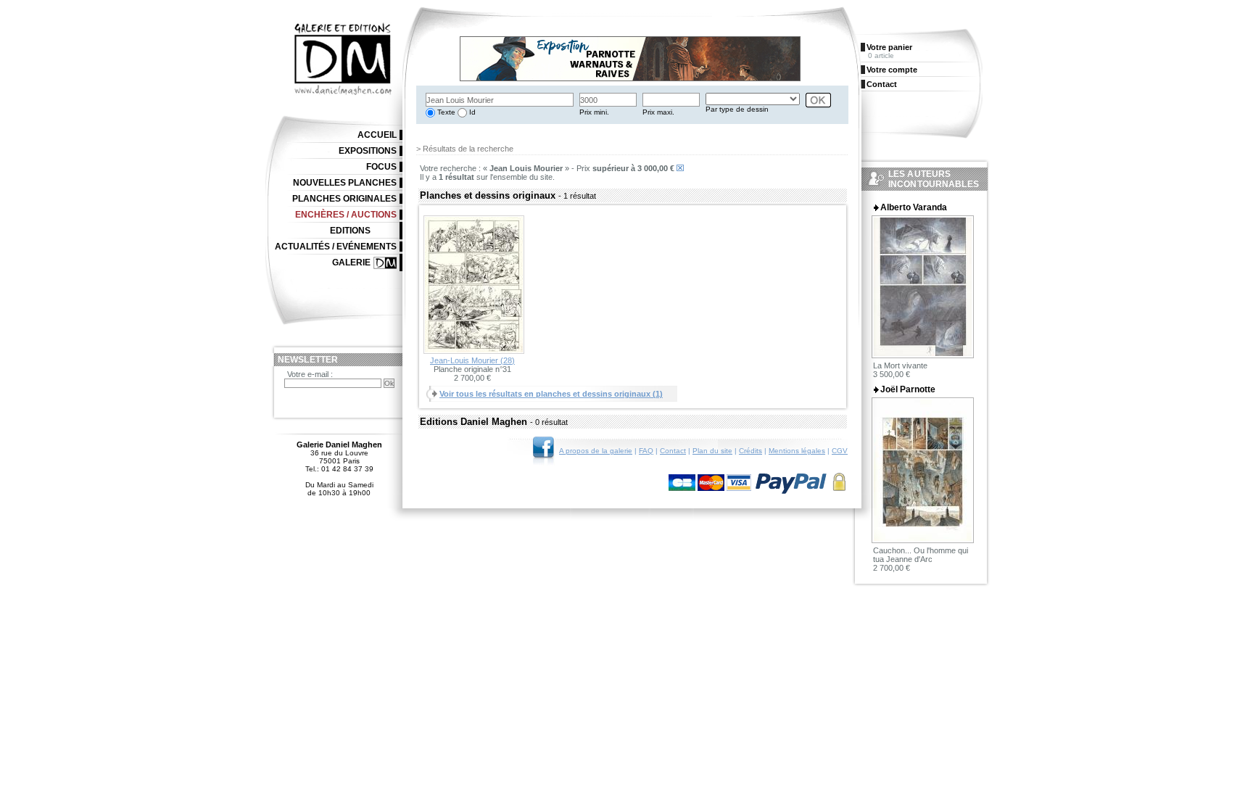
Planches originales (344, 199)
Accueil (377, 135)
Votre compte (892, 69)
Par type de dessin (737, 109)
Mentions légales (797, 451)
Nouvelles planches (345, 183)
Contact (673, 451)
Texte (445, 112)
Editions (350, 231)
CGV (840, 451)
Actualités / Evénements (336, 246)
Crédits (750, 451)
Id (471, 112)
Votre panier (889, 47)
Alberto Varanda (913, 207)
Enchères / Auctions (346, 215)
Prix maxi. (658, 112)
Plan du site (712, 451)
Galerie (351, 262)
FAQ (646, 451)
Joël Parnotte (907, 389)
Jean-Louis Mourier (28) (472, 360)
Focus (381, 167)
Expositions (368, 151)
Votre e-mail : (310, 374)
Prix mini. (594, 112)
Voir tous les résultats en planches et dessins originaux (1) (551, 393)
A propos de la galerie (595, 451)
